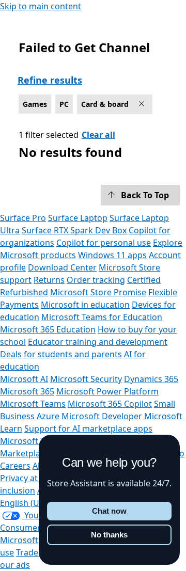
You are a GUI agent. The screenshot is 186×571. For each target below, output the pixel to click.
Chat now (109, 510)
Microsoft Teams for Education (101, 317)
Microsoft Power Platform (107, 391)
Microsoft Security (86, 379)
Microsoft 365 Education (48, 329)
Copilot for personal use (103, 242)
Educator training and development (97, 341)
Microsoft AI (24, 379)
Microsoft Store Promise (98, 292)
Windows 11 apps (112, 255)
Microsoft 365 (27, 391)
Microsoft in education (85, 304)
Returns (49, 280)
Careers (15, 465)
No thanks (109, 534)
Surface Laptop (77, 218)
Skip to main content (40, 6)
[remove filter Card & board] (142, 104)
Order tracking (96, 280)
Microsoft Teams (33, 403)
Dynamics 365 (151, 379)
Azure (48, 416)
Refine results (50, 80)
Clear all (98, 134)
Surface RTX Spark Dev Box (74, 230)
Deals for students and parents (61, 354)
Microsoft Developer (101, 416)
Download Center (62, 267)
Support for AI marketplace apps (88, 428)
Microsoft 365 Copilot (110, 403)
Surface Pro (23, 218)
